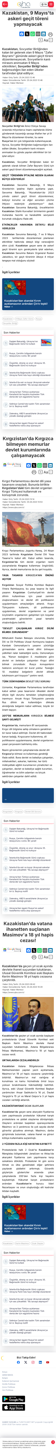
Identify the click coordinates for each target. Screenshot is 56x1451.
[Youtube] (48, 1362)
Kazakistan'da (12, 966)
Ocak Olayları (37, 1243)
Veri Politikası (7, 1390)
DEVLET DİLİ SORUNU (38, 681)
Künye (4, 1372)
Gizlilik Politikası (8, 1384)
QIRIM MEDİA (7, 1375)
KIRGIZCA (37, 715)
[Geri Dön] (5, 4)
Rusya (38, 319)
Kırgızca (22, 565)
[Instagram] (33, 1362)
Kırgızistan (27, 554)
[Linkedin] (40, 1362)
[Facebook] (18, 1362)
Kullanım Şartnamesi (10, 1381)
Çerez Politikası (8, 1387)
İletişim (5, 1378)
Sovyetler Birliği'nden (33, 66)
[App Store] (28, 1407)
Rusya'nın (7, 141)
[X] (26, 1362)
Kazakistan (10, 49)
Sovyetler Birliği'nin (13, 126)
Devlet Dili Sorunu (33, 811)
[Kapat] (53, 1442)
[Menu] (51, 4)
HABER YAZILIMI (9, 1422)
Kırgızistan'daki (13, 488)
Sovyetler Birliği (10, 323)
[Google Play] (28, 1399)
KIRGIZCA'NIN (34, 575)
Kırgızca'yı (8, 753)
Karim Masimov (22, 1243)
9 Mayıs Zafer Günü (24, 319)
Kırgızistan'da (10, 561)
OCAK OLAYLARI (34, 1105)
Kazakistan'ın (46, 1149)
